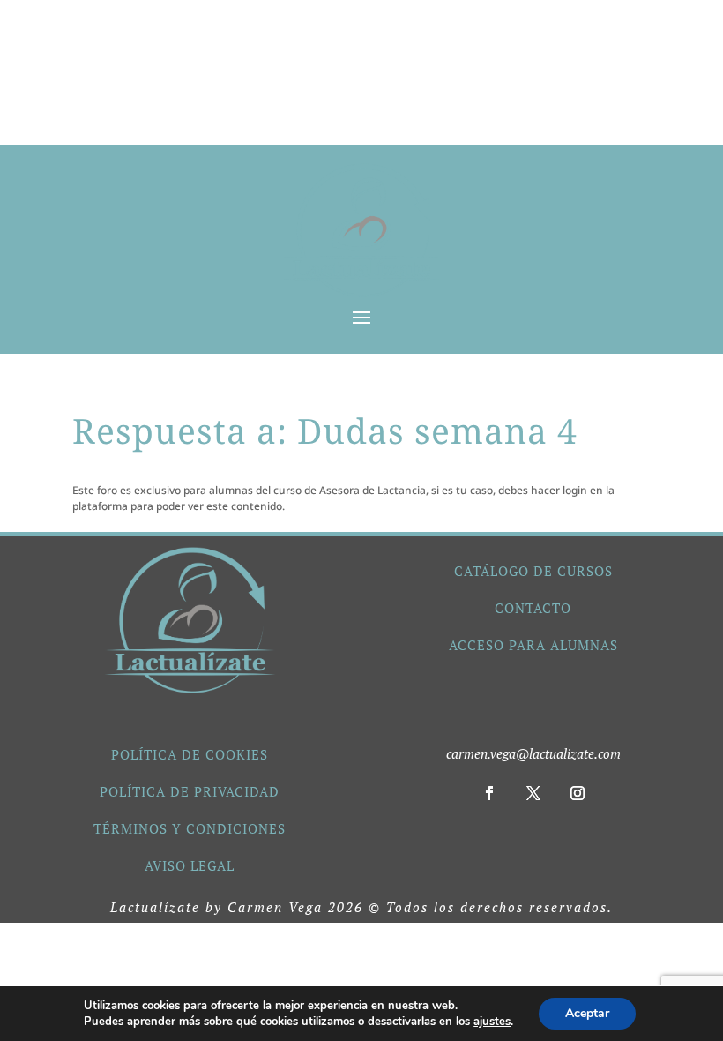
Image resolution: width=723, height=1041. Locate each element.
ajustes (492, 1022)
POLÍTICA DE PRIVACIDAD (190, 791)
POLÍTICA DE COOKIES (189, 754)
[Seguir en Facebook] (489, 793)
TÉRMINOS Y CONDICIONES (189, 828)
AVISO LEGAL (190, 865)
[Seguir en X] (533, 793)
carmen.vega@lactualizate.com (533, 753)
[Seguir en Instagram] (577, 793)
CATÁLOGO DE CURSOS (533, 571)
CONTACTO (533, 608)
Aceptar (587, 1013)
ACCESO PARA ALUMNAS (533, 645)
